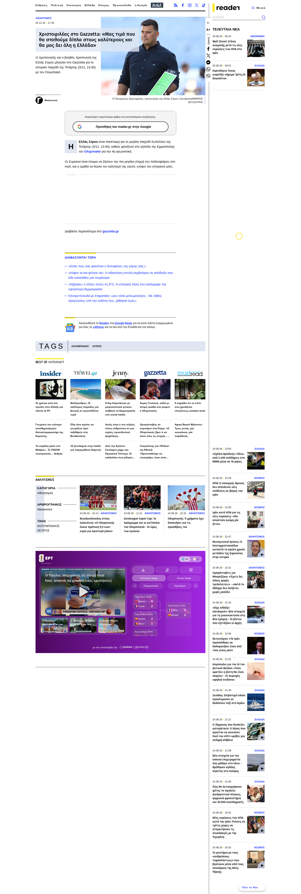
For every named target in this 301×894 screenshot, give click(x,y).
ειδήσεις (98, 326)
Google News (123, 323)
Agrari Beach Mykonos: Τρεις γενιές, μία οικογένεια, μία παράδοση (189, 430)
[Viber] (208, 76)
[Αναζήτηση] (263, 17)
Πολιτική (57, 5)
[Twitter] (196, 5)
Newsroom (44, 509)
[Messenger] (208, 62)
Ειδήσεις (42, 5)
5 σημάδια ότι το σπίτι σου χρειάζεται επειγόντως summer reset (190, 407)
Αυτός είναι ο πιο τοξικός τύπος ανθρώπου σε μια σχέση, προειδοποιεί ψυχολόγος (120, 430)
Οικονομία (74, 5)
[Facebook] (182, 5)
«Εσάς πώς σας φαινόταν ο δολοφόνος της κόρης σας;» (107, 266)
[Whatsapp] (208, 69)
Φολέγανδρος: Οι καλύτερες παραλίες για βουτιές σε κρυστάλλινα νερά (84, 409)
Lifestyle (141, 5)
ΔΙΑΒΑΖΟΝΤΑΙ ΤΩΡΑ (80, 257)
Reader (104, 323)
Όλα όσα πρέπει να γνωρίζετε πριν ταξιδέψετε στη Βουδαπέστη (82, 430)
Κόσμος (103, 5)
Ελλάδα (90, 5)
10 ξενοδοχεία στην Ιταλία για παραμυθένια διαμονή (85, 448)
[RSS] (175, 5)
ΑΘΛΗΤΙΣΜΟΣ (44, 18)
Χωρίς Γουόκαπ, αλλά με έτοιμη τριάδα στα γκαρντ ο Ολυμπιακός (155, 407)
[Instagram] (189, 5)
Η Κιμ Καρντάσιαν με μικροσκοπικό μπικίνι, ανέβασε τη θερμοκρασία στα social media (120, 409)
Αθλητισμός (45, 493)
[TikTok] (203, 5)
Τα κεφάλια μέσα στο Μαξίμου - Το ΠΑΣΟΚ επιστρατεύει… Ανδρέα (49, 450)
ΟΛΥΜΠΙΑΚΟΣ (81, 346)
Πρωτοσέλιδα (122, 5)
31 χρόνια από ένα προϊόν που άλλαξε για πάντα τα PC (49, 407)
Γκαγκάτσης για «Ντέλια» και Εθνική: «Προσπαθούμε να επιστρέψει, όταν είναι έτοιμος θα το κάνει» (154, 452)
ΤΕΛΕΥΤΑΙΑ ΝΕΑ (226, 29)
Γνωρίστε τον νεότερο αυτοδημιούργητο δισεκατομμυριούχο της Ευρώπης (49, 430)
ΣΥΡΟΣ (98, 346)
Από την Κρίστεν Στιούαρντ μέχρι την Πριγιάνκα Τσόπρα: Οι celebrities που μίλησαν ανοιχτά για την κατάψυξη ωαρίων (120, 452)
